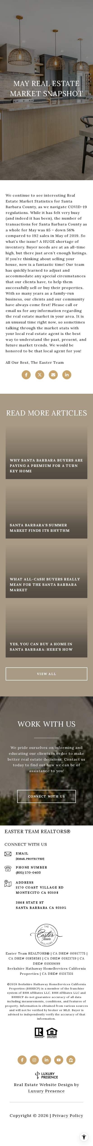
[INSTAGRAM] (34, 1059)
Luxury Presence (46, 1091)
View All (46, 674)
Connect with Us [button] (46, 796)
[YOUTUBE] (58, 1059)
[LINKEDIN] (46, 1059)
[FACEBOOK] (22, 1059)
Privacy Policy (67, 1115)
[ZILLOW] (70, 1059)
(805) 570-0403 (28, 873)
